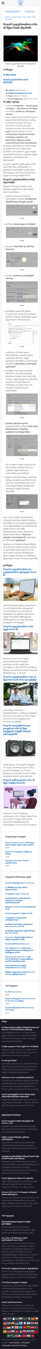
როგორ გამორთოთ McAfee (12, 1302)
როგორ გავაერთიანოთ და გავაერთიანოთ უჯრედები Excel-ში (20, 572)
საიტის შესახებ (14, 1342)
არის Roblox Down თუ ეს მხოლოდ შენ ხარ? (18, 1077)
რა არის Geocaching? (13, 992)
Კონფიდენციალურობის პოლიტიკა (14, 1345)
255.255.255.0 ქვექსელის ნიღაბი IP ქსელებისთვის (20, 1268)
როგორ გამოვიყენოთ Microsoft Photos (20, 883)
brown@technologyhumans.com (19, 93)
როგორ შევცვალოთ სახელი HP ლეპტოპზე (17, 1178)
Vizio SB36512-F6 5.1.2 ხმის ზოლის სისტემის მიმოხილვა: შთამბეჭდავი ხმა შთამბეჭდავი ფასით (19, 950)
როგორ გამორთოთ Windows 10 (17, 944)
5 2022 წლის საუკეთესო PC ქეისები (14, 1282)
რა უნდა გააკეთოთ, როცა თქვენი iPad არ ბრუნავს (20, 1046)
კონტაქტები (25, 1342)
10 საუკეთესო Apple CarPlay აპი (17, 894)
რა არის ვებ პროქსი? (9, 1060)
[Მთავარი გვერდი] (20, 3)
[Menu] (3, 3)
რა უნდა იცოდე (9, 74)
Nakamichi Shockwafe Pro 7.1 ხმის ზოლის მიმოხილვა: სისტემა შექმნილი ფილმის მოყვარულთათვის (19, 959)
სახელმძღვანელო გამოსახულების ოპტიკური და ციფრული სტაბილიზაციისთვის (17, 900)
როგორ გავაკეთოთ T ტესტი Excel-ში (18, 913)
